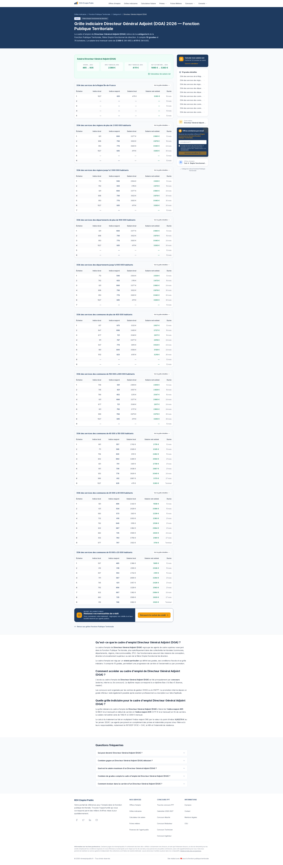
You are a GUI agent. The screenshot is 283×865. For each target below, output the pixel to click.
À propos (188, 805)
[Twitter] (83, 820)
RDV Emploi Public (84, 800)
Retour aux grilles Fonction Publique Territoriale (95, 627)
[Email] (96, 820)
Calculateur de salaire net (160, 74)
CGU (186, 823)
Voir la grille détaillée (161, 85)
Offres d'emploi (114, 3)
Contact (187, 811)
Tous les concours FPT (165, 805)
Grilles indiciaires (131, 3)
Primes (162, 3)
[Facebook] (76, 820)
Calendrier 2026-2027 (165, 811)
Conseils (201, 3)
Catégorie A (117, 14)
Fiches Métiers (176, 3)
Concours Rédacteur (164, 823)
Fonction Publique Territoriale (99, 14)
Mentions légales (191, 817)
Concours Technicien (165, 830)
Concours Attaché (163, 817)
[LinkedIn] (90, 820)
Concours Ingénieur (164, 836)
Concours (189, 3)
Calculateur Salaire (148, 3)
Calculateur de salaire (137, 817)
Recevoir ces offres (191, 153)
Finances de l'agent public (139, 830)
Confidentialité (184, 149)
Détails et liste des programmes (190, 851)
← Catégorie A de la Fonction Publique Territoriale (192, 169)
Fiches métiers (134, 823)
